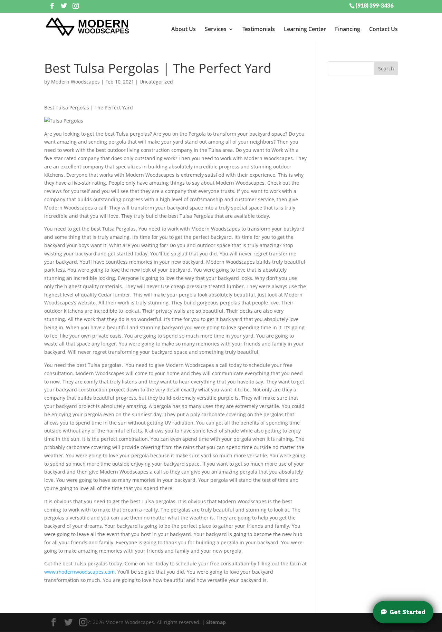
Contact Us (383, 29)
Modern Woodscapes (75, 81)
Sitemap (216, 622)
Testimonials (258, 29)
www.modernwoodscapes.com (79, 571)
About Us (183, 29)
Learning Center (305, 29)
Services (216, 29)
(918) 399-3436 (374, 5)
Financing (347, 29)
